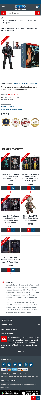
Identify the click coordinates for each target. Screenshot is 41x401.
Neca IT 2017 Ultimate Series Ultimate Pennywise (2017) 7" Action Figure (10, 219)
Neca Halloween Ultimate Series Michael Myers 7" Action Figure (10, 260)
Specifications (21, 84)
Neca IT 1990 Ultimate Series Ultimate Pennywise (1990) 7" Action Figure (30, 177)
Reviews (33, 84)
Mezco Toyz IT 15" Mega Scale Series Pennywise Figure (30, 218)
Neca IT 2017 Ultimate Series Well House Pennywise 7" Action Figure (10, 177)
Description (6, 84)
